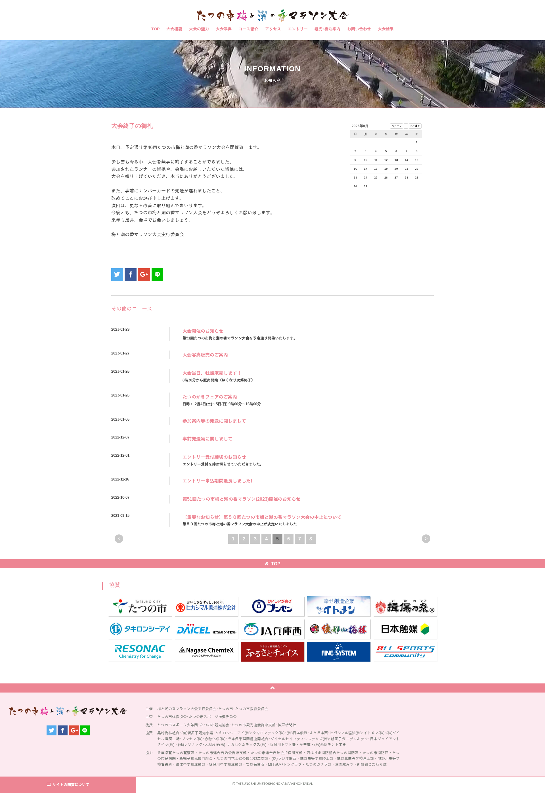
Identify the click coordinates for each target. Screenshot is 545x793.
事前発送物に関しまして (207, 439)
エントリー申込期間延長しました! (217, 481)
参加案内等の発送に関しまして (214, 421)
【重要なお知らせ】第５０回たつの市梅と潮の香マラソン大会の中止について (262, 517)
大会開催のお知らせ (203, 331)
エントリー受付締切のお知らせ (214, 457)
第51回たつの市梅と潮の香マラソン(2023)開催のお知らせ (242, 499)
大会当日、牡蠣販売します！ (212, 373)
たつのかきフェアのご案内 (210, 397)
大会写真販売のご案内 (205, 355)
